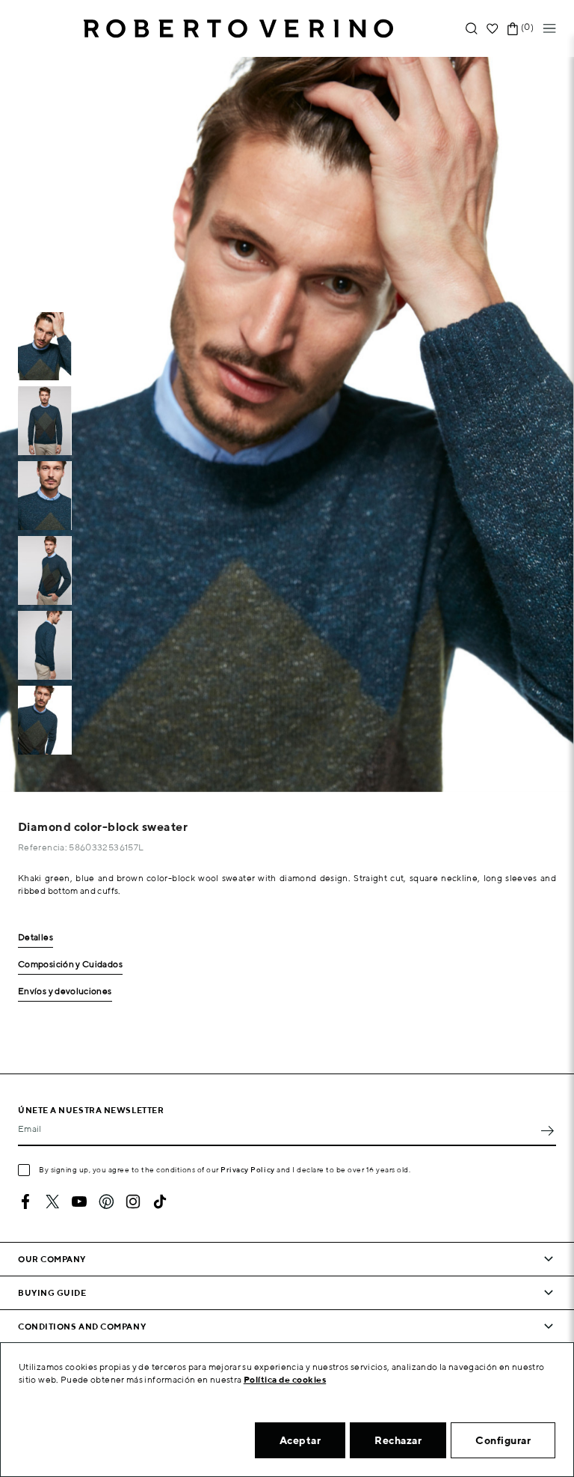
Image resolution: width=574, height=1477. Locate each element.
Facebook (25, 1201)
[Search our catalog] (472, 28)
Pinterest (106, 1201)
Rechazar (398, 1440)
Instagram (133, 1201)
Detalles (35, 937)
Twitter (52, 1201)
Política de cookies (285, 1379)
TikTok (159, 1201)
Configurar (503, 1440)
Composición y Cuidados (70, 964)
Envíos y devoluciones (65, 991)
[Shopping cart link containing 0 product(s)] (512, 28)
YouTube (79, 1201)
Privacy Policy (247, 1169)
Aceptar (300, 1440)
